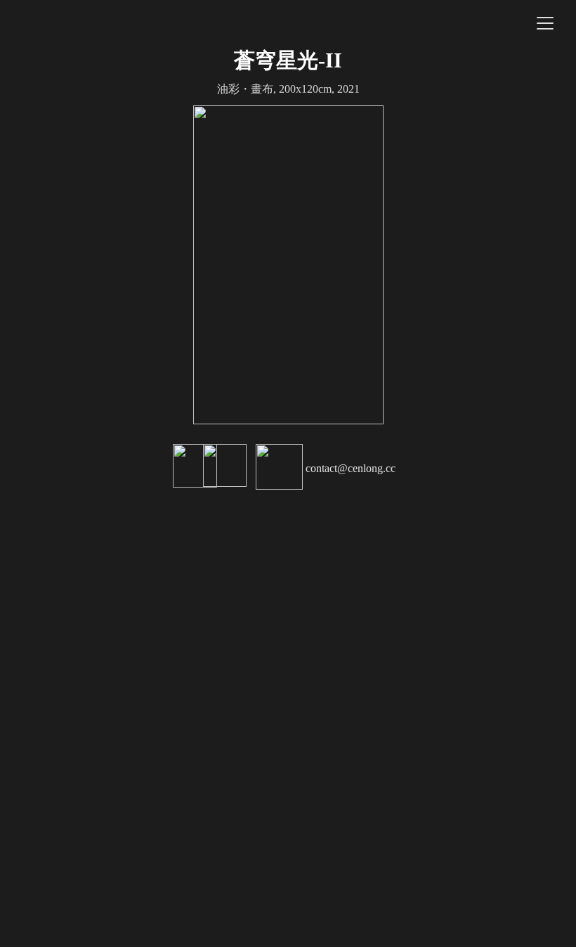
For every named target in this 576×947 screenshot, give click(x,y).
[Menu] (545, 23)
